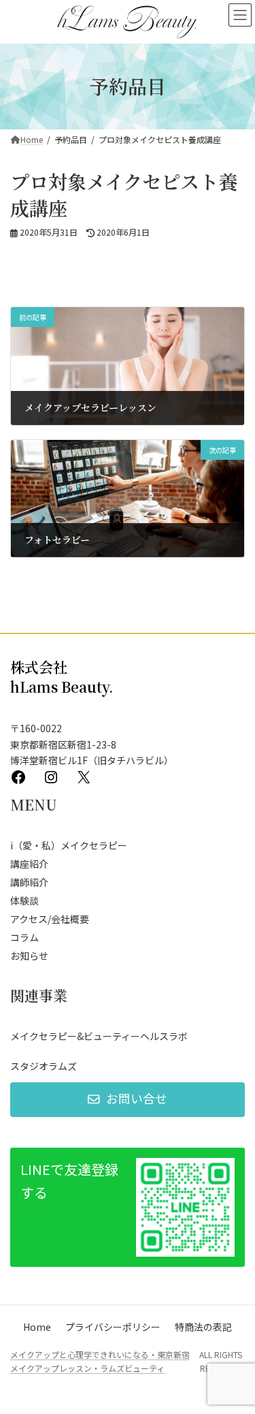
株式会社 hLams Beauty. (62, 677)
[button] (127, 1099)
